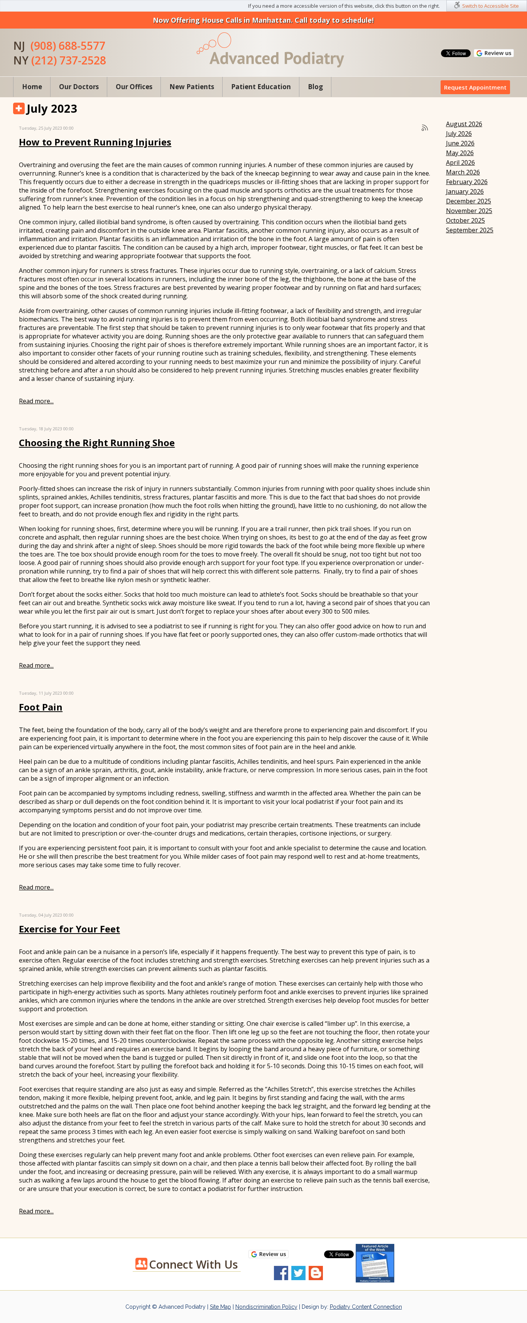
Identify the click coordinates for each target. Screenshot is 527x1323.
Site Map (220, 1307)
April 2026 (460, 162)
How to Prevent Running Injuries (95, 141)
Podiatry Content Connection (366, 1307)
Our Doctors (79, 86)
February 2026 (467, 182)
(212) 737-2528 (68, 60)
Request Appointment (475, 87)
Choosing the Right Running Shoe (97, 442)
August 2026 (464, 124)
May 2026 (460, 153)
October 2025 (465, 220)
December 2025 (468, 201)
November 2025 (469, 210)
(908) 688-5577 (67, 45)
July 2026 (459, 133)
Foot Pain (40, 706)
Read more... (36, 401)
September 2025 (469, 230)
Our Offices (134, 86)
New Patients (191, 86)
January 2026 (465, 191)
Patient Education (261, 86)
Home (32, 86)
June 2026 (460, 143)
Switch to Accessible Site (490, 5)
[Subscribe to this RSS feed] (425, 128)
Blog (315, 86)
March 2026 (463, 172)
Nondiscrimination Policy (266, 1307)
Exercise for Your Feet (69, 928)
